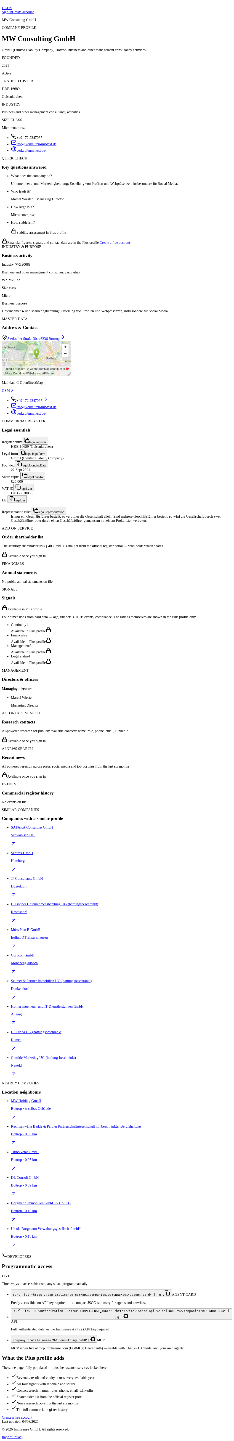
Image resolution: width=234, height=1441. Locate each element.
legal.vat (26, 488)
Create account (23, 12)
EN (9, 8)
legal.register (37, 442)
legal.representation (51, 512)
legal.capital (35, 477)
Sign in (7, 12)
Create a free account (115, 242)
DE (4, 8)
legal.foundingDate (34, 465)
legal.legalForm (35, 454)
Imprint (7, 1437)
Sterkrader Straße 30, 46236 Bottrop (33, 339)
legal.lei (20, 500)
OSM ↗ (8, 390)
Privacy (17, 1437)
